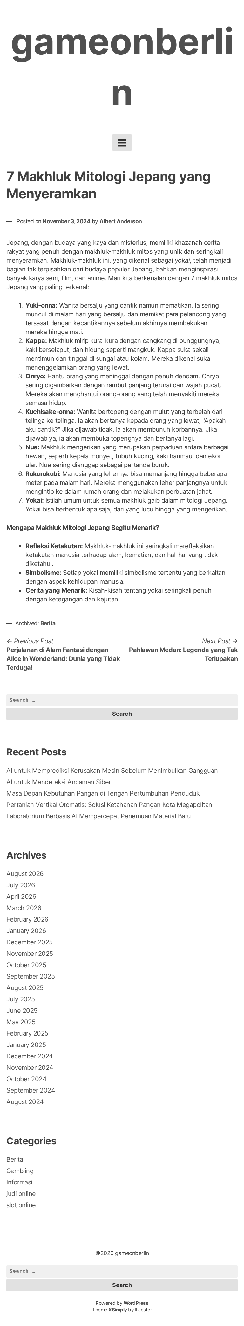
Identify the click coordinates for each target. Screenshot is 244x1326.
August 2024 (25, 1102)
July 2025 (20, 999)
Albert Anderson (120, 221)
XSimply (117, 1310)
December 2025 (29, 942)
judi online (21, 1193)
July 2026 (20, 885)
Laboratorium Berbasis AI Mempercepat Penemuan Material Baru (98, 816)
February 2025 (27, 1033)
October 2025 (26, 965)
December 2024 (29, 1056)
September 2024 (30, 1090)
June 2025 (21, 1010)
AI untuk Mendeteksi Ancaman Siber (58, 782)
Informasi (19, 1182)
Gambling (19, 1171)
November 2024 (29, 1067)
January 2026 (26, 931)
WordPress (136, 1303)
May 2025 (20, 1022)
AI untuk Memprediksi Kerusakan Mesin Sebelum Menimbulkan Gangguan (112, 770)
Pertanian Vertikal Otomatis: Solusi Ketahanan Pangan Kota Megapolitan (109, 805)
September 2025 (30, 976)
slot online (21, 1205)
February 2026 (27, 919)
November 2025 (29, 953)
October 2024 (26, 1079)
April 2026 (21, 896)
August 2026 (25, 874)
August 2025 (25, 988)
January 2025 (26, 1045)
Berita (48, 623)
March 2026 (23, 908)
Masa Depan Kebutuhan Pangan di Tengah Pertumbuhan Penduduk (103, 793)
